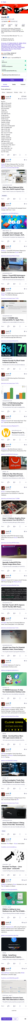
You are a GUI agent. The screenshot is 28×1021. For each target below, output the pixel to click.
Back (4, 2)
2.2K (9, 26)
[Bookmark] (20, 155)
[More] (26, 155)
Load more (14, 1010)
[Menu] (25, 80)
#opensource (9, 92)
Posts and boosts (5, 89)
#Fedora (16, 92)
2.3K (2, 26)
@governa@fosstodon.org (7, 19)
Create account (7, 1019)
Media (14, 84)
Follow (12, 80)
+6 (24, 92)
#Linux (3, 92)
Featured (23, 84)
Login (15, 1019)
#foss (21, 92)
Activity (5, 84)
